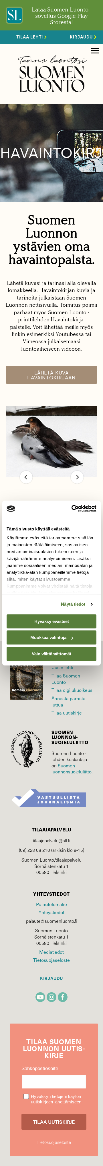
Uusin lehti (62, 667)
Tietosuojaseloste (51, 959)
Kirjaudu (51, 978)
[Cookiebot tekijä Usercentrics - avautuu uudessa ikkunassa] (72, 508)
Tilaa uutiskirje (67, 712)
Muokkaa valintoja (48, 637)
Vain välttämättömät (51, 653)
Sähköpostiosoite (39, 1068)
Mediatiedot (51, 951)
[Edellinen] (26, 477)
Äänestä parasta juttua (69, 701)
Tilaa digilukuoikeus (72, 689)
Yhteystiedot (51, 912)
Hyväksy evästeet (51, 621)
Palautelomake (51, 904)
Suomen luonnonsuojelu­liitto (72, 768)
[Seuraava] (77, 477)
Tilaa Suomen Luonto (66, 678)
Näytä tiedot (73, 604)
